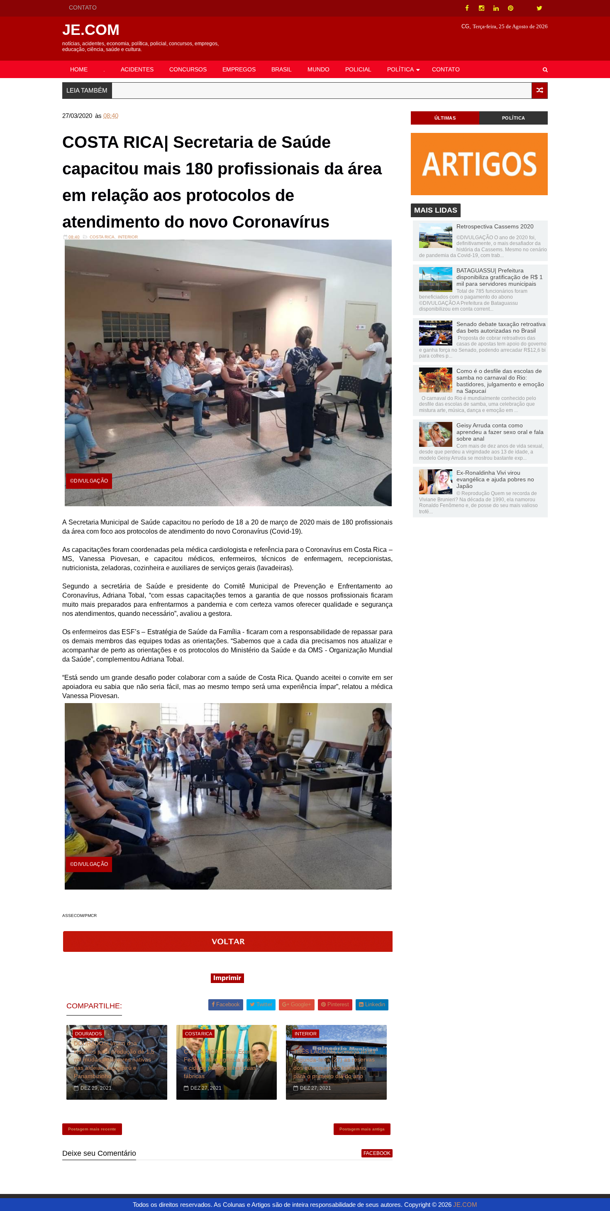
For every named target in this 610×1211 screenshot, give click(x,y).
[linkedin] (496, 8)
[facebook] (467, 8)
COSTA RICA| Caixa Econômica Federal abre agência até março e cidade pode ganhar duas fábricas (226, 1063)
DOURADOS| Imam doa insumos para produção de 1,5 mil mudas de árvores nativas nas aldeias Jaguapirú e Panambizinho (114, 1059)
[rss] (525, 8)
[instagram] (481, 8)
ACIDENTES (137, 69)
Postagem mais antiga (362, 1129)
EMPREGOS (239, 69)
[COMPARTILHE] (228, 949)
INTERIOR (128, 237)
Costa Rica (102, 237)
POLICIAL (358, 69)
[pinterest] (510, 8)
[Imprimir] (227, 980)
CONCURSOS (188, 69)
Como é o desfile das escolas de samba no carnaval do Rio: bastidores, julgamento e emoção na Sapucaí (500, 381)
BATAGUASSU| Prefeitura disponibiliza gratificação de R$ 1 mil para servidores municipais (499, 277)
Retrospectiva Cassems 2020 (495, 226)
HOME (79, 69)
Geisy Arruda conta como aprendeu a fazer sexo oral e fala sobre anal (500, 432)
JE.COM (91, 29)
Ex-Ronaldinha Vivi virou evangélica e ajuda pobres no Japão (495, 479)
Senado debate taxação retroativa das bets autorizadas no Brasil (501, 327)
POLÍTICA (400, 69)
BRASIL (281, 69)
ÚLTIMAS (445, 117)
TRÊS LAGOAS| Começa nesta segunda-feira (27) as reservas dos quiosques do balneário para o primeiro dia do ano (334, 1063)
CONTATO (83, 7)
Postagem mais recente (92, 1129)
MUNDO (318, 69)
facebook (377, 1153)
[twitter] (539, 8)
